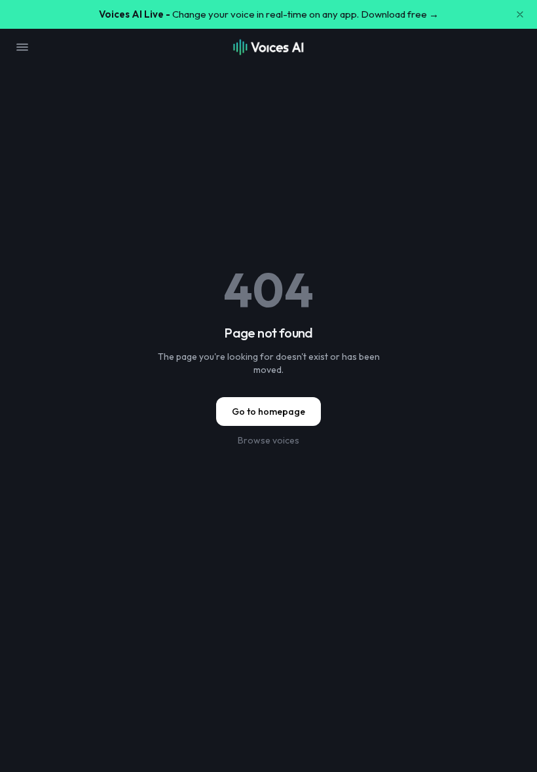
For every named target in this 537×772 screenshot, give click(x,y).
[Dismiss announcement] (520, 14)
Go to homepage (268, 411)
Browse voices (268, 440)
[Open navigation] (22, 47)
